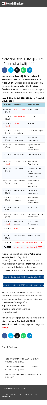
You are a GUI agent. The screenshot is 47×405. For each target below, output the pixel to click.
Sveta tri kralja (20, 116)
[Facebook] (4, 70)
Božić (16, 228)
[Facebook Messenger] (11, 70)
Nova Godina (19, 109)
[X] (17, 70)
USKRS (16, 123)
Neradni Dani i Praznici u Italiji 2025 (28, 242)
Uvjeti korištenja (25, 394)
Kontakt (5, 394)
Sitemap (13, 394)
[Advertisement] (23, 31)
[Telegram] (29, 70)
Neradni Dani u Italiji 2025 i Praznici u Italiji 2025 (23, 277)
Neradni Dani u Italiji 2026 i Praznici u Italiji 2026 (23, 285)
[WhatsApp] (23, 70)
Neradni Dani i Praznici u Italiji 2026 (28, 247)
